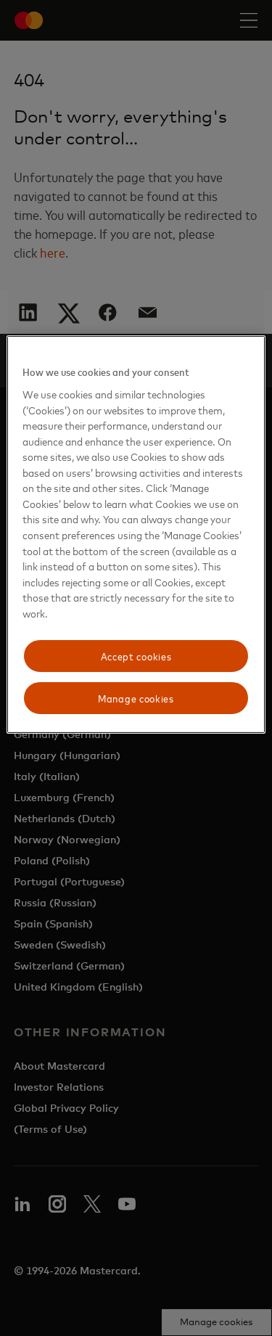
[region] (136, 534)
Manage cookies (136, 698)
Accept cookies (136, 656)
